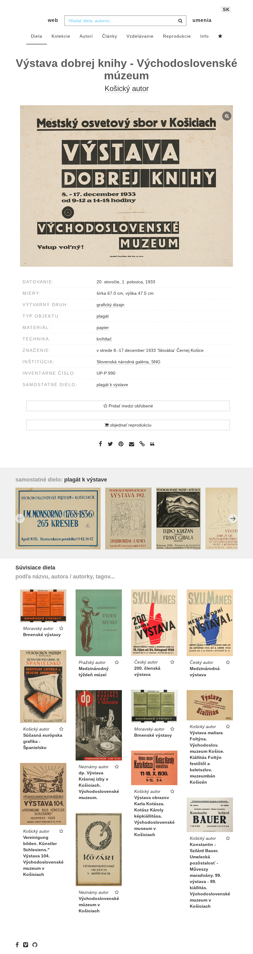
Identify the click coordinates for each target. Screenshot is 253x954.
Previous (20, 518)
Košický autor (127, 88)
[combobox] (125, 20)
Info (204, 36)
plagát (103, 316)
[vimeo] (27, 944)
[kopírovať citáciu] (152, 444)
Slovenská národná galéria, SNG (128, 361)
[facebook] (18, 944)
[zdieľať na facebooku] (100, 443)
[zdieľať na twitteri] (110, 443)
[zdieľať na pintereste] (121, 443)
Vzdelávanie (140, 36)
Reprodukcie (177, 36)
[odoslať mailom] (131, 444)
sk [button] (226, 9)
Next (233, 518)
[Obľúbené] (220, 36)
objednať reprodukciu (130, 425)
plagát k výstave (112, 384)
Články (109, 36)
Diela (36, 36)
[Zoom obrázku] (126, 186)
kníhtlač (104, 338)
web (53, 20)
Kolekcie (61, 36)
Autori (86, 36)
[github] (36, 944)
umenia (202, 20)
